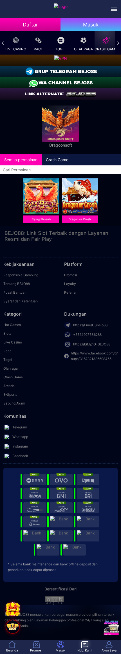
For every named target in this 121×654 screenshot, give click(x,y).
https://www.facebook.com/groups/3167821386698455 (94, 356)
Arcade (9, 386)
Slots (7, 333)
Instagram (20, 446)
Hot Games (12, 325)
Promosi (70, 275)
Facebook (20, 456)
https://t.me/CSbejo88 (90, 325)
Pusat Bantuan (14, 292)
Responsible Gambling (20, 275)
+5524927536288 (87, 334)
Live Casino (15, 49)
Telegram (19, 427)
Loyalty (70, 284)
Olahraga (83, 49)
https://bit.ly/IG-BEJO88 (91, 344)
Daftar (30, 25)
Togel (60, 49)
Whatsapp (20, 437)
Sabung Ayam (14, 403)
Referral (70, 292)
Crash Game (106, 49)
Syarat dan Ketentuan (20, 301)
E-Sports (10, 394)
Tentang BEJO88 (16, 284)
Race (38, 49)
